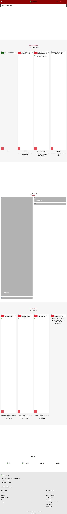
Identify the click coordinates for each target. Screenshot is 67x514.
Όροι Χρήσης (48, 499)
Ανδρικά (3, 492)
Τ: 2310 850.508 (5, 480)
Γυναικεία (3, 495)
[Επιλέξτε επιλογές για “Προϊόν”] (2, 148)
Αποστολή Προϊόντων (50, 495)
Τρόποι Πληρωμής (49, 497)
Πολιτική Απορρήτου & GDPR (52, 502)
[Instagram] (5, 484)
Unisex (2, 499)
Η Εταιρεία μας (49, 506)
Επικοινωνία (48, 492)
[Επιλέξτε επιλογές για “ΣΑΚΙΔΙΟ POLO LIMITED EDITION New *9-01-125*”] (52, 148)
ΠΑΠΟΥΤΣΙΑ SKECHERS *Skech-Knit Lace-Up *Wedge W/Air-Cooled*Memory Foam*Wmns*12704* (42, 154)
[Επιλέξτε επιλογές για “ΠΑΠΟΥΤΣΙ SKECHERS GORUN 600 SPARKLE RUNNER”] (2, 411)
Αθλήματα (3, 502)
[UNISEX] (17, 297)
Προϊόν (8, 151)
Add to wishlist (14, 53)
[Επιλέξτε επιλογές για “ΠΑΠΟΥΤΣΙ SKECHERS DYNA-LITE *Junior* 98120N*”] (35, 411)
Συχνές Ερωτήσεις (50, 504)
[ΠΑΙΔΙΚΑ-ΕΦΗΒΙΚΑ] (50, 204)
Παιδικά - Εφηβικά (5, 497)
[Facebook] (2, 484)
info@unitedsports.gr (6, 482)
